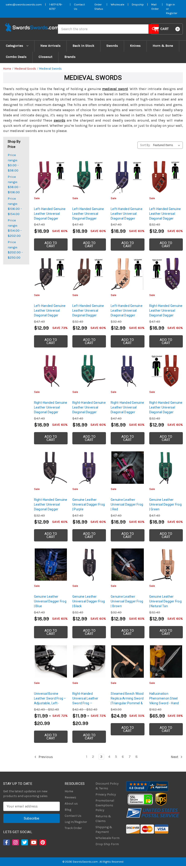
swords (59, 120)
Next (175, 757)
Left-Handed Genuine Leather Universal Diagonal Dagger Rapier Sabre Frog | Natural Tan (126, 315)
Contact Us (73, 816)
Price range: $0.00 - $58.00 (13, 162)
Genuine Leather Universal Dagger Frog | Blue (50, 601)
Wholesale (117, 4)
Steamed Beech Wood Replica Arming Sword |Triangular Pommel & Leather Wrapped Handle (127, 703)
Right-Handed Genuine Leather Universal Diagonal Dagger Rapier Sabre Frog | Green (89, 412)
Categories (15, 46)
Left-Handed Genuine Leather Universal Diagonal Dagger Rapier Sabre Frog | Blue (126, 218)
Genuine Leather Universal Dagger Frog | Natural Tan (165, 601)
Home (69, 791)
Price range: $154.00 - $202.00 (15, 228)
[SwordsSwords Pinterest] (42, 842)
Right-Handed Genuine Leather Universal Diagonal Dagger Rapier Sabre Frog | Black (50, 509)
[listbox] (167, 145)
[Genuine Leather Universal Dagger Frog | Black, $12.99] (89, 564)
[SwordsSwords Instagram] (15, 842)
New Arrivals (50, 46)
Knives (135, 46)
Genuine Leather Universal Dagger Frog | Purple (88, 504)
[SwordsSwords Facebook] (6, 842)
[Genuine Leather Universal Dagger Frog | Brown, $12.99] (127, 564)
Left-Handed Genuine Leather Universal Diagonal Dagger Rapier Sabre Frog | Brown (88, 315)
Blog (68, 810)
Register (171, 13)
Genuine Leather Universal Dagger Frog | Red (127, 504)
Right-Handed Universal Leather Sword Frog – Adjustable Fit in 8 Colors (85, 703)
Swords (112, 46)
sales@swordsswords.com (24, 4)
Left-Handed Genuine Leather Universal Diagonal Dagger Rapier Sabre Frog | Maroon (165, 218)
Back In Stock (83, 46)
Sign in (170, 4)
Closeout (45, 57)
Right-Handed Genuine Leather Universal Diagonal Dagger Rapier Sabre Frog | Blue (127, 412)
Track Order (73, 828)
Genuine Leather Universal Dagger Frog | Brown (127, 601)
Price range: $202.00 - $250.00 (15, 249)
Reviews (70, 797)
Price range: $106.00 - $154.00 (15, 206)
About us (71, 803)
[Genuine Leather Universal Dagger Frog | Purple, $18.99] (89, 467)
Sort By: (145, 145)
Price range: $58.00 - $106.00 (14, 184)
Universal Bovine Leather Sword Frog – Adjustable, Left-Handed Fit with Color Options (50, 703)
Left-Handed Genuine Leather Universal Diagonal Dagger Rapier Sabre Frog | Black (50, 315)
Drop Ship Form (107, 844)
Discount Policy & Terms (107, 786)
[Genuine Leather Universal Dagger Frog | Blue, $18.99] (51, 564)
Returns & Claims (103, 818)
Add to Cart (50, 244)
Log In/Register (76, 822)
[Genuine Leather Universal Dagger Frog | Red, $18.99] (127, 467)
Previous (45, 757)
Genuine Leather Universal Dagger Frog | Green (165, 504)
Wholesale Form (107, 838)
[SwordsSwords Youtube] (33, 842)
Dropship (138, 4)
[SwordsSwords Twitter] (24, 842)
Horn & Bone (163, 46)
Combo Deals (16, 57)
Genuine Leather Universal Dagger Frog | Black (88, 601)
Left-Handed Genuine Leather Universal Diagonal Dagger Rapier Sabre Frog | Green (88, 218)
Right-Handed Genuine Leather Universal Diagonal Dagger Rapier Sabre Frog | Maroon (166, 412)
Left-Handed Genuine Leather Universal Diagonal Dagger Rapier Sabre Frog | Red (50, 218)
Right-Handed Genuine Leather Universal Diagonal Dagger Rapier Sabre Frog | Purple (166, 315)
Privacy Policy (105, 794)
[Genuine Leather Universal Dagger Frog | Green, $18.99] (166, 467)
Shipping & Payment (103, 829)
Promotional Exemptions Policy (104, 805)
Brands (70, 57)
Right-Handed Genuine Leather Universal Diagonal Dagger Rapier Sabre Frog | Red (50, 412)
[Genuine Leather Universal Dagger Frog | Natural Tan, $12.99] (166, 564)
